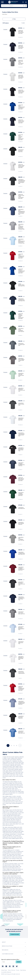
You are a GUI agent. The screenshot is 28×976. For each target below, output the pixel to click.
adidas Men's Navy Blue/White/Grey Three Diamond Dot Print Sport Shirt (21, 212)
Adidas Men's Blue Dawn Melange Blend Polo (21, 628)
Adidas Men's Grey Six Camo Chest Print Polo (21, 672)
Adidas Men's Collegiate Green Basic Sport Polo (21, 494)
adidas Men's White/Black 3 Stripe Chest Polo (21, 658)
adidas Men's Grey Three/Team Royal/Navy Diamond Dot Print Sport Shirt (21, 227)
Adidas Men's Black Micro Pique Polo (21, 717)
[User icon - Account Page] (23, 3)
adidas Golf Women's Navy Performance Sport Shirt (21, 121)
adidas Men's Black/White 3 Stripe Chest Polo (21, 449)
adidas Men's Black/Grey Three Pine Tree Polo (21, 583)
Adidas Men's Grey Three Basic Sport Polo (21, 612)
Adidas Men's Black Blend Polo (21, 508)
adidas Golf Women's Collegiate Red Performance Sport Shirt (21, 688)
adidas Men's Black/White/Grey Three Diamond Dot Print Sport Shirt (21, 181)
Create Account (14, 934)
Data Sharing (23, 970)
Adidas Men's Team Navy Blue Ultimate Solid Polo (21, 434)
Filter (14, 19)
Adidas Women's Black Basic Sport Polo (21, 284)
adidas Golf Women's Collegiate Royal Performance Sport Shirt (21, 271)
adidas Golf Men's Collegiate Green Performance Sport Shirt (21, 137)
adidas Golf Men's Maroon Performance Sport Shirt (21, 479)
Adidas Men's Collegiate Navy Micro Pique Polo (21, 598)
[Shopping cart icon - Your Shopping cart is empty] (25, 3)
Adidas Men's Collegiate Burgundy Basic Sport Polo (21, 569)
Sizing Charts (4, 970)
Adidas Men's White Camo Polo (21, 642)
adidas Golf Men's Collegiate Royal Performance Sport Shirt (21, 107)
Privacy (17, 970)
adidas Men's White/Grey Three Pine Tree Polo (21, 390)
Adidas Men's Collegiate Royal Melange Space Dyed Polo (21, 703)
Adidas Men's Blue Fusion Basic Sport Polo (21, 732)
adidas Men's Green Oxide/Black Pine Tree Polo (21, 330)
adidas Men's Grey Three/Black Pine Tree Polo (21, 539)
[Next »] (20, 748)
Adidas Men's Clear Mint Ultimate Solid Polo (21, 375)
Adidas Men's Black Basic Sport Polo (21, 150)
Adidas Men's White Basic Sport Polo (21, 419)
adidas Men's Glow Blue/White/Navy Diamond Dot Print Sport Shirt (21, 241)
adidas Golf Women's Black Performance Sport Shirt (21, 92)
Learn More (4, 14)
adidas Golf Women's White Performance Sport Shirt (21, 166)
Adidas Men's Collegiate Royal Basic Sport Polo (21, 553)
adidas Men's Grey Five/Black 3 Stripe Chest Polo (21, 360)
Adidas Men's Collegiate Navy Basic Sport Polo (21, 299)
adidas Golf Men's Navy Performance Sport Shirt (21, 47)
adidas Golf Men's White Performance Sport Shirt (21, 77)
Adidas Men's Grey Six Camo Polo (21, 404)
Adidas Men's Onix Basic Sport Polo (21, 344)
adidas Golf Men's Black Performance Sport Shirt (21, 32)
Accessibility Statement (6, 972)
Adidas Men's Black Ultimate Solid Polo (21, 523)
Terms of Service (11, 970)
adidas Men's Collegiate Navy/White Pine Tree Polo (21, 464)
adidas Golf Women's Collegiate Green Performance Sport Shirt (21, 316)
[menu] (14, 942)
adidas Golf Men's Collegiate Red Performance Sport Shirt (21, 256)
